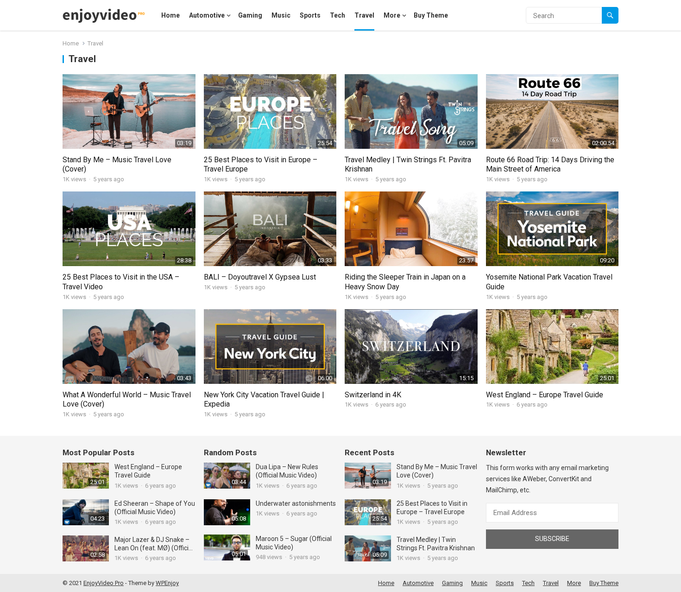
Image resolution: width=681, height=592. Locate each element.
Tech (337, 15)
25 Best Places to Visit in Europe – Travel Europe (432, 508)
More (392, 15)
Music (280, 15)
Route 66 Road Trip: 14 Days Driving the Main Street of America (550, 164)
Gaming (250, 15)
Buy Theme (431, 15)
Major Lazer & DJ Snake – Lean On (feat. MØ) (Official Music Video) (154, 544)
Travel (364, 15)
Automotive (207, 15)
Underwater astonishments (296, 503)
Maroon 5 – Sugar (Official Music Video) (294, 543)
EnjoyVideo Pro (103, 582)
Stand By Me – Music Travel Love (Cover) (437, 471)
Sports (310, 15)
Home (170, 15)
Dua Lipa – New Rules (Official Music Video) (287, 471)
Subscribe (552, 538)
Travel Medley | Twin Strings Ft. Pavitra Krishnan (436, 544)
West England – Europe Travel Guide (544, 394)
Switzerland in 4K (373, 394)
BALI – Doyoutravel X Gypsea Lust (260, 277)
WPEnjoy (167, 582)
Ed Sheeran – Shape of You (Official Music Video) (154, 508)
